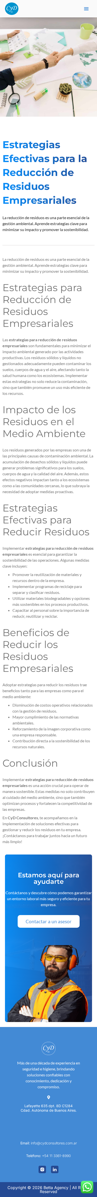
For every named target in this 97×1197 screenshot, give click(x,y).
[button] (86, 8)
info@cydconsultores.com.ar (54, 1143)
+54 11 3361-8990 (56, 1156)
